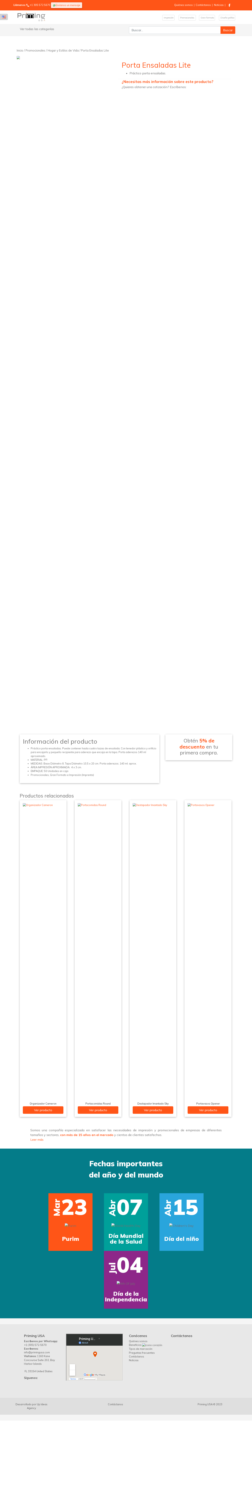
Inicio (20, 50)
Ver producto (43, 1110)
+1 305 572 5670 (40, 4)
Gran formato (207, 17)
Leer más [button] (37, 1140)
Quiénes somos (183, 4)
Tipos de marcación (140, 1330)
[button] (10, 1219)
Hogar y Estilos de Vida (63, 50)
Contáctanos (203, 4)
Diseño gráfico (227, 17)
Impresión (168, 17)
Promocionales (187, 17)
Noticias (219, 4)
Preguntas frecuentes (142, 1333)
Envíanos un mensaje (68, 5)
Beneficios (135, 1326)
